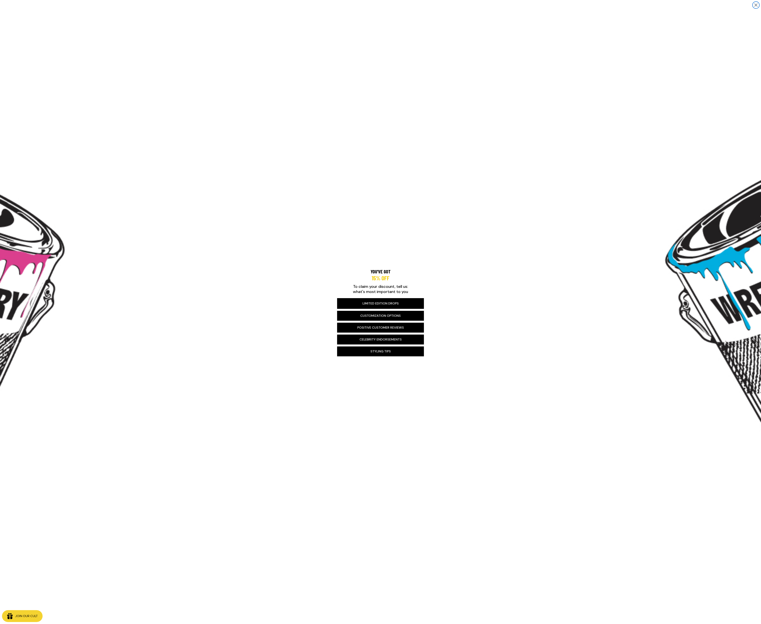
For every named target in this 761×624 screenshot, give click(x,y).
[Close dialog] (755, 5)
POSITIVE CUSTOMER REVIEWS (380, 327)
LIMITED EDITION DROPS (380, 303)
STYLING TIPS (380, 351)
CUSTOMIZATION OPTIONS (380, 316)
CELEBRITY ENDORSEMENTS (380, 339)
